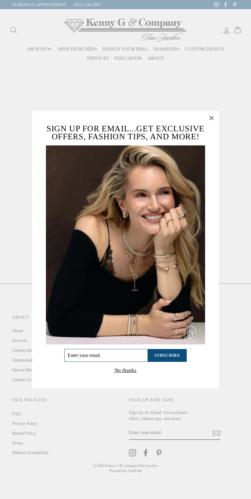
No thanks (125, 370)
